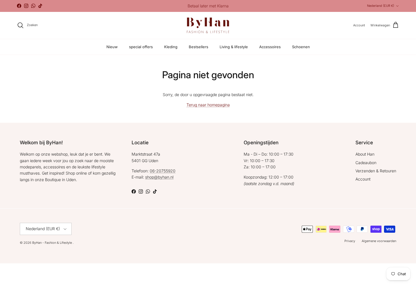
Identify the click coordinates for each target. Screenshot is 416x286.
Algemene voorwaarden (379, 241)
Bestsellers (198, 47)
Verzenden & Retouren (375, 170)
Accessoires (270, 47)
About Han (364, 154)
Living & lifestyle (234, 47)
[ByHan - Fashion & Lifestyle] (208, 25)
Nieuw (112, 47)
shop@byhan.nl (159, 177)
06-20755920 (162, 170)
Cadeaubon (365, 162)
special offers (141, 47)
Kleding (170, 47)
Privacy (349, 241)
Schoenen (301, 47)
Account (362, 179)
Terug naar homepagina (208, 104)
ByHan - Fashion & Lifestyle (52, 243)
